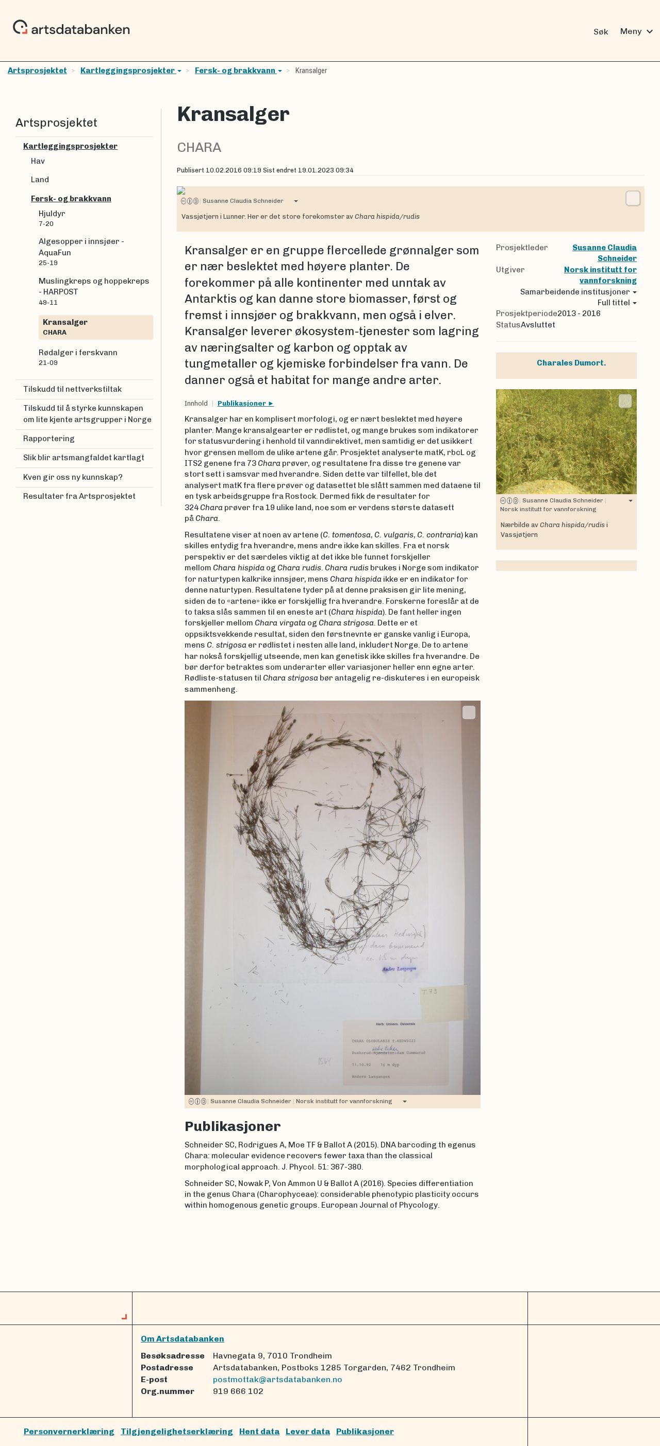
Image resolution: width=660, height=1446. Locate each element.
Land (40, 179)
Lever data (308, 1431)
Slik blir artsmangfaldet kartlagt (83, 457)
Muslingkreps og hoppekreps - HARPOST (94, 291)
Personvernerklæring (69, 1431)
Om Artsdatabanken (182, 1339)
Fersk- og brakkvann (236, 70)
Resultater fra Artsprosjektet (79, 496)
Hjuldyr (52, 218)
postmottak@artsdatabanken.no (277, 1379)
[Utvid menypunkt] (149, 146)
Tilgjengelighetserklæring (177, 1431)
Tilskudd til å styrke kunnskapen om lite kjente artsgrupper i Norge (87, 414)
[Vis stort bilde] (632, 198)
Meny (638, 31)
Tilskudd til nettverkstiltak (72, 389)
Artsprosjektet (37, 70)
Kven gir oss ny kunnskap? (73, 477)
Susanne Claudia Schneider (242, 200)
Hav (38, 161)
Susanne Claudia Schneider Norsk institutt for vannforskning (299, 1101)
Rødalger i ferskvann (78, 357)
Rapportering (49, 438)
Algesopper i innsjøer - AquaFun (81, 252)
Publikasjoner (243, 403)
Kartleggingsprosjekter (128, 70)
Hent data (259, 1431)
